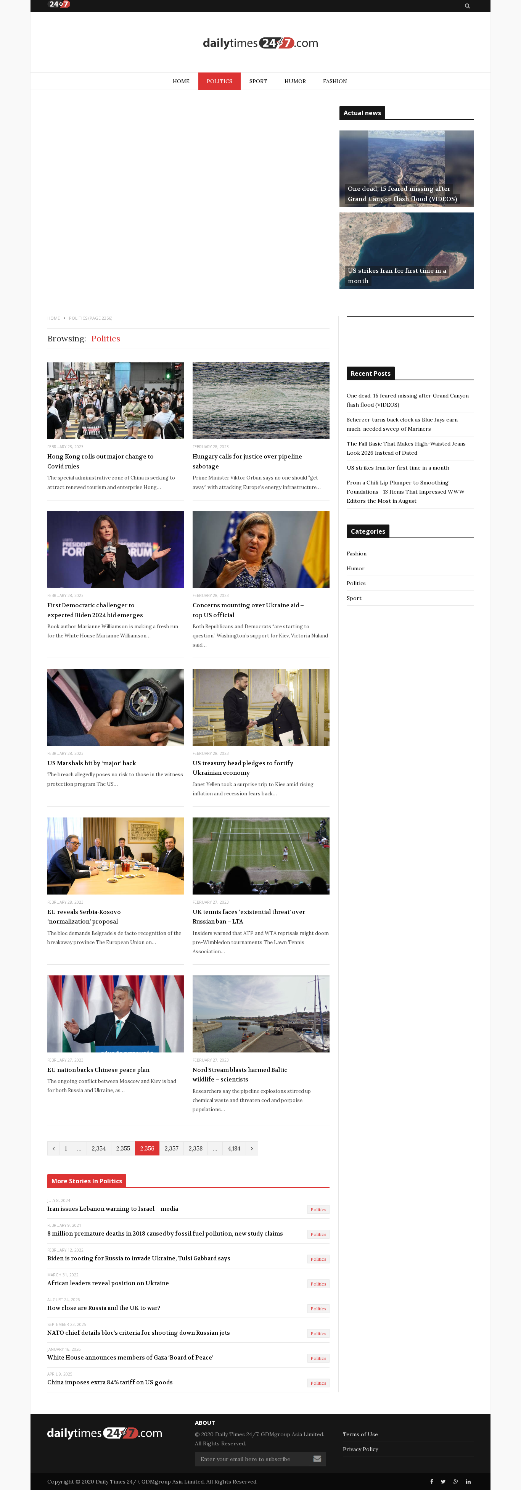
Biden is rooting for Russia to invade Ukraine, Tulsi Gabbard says (138, 1258)
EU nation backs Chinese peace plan (98, 1070)
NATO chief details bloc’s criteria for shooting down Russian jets (138, 1333)
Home (181, 81)
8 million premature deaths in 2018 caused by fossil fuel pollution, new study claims (165, 1233)
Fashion (335, 81)
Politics (219, 81)
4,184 (234, 1148)
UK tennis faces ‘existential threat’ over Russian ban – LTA (249, 917)
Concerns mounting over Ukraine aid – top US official (248, 610)
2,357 (171, 1148)
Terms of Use (360, 1434)
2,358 (196, 1148)
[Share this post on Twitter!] (443, 1482)
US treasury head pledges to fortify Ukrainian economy (243, 768)
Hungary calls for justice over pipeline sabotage (247, 461)
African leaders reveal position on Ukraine (108, 1283)
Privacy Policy (360, 1449)
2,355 (123, 1148)
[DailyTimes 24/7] (260, 43)
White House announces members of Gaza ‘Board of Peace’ (130, 1357)
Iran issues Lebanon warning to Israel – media (112, 1209)
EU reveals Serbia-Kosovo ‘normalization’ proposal (84, 917)
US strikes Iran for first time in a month (398, 467)
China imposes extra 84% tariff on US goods (110, 1382)
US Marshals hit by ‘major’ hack (91, 763)
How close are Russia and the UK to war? (104, 1308)
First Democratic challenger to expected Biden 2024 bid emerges (95, 610)
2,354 (99, 1148)
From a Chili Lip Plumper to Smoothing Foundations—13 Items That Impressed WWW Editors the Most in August (406, 491)
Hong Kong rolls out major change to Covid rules (100, 461)
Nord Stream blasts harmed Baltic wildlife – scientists (240, 1075)
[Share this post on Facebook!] (431, 1482)
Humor (295, 81)
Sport (258, 81)
